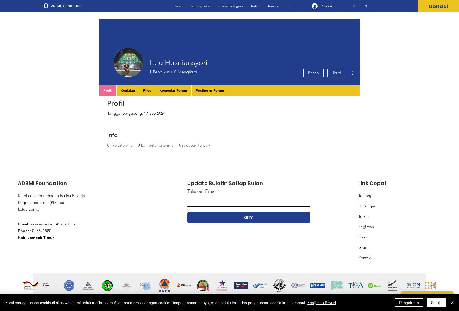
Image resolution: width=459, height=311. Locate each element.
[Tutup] (452, 302)
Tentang (365, 195)
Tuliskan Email (201, 191)
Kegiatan (366, 226)
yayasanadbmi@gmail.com (54, 224)
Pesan (313, 72)
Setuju (436, 302)
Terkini (364, 216)
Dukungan (367, 205)
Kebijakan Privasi (321, 302)
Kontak (364, 257)
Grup (362, 247)
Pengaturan (409, 302)
